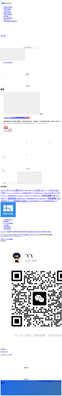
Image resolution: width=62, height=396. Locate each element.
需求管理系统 (43, 198)
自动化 (39, 231)
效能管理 (24, 231)
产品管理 (14, 231)
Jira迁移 (39, 190)
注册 (4, 35)
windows (9, 193)
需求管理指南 (7, 227)
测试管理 (29, 231)
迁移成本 (4, 198)
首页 (8, 62)
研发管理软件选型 (37, 195)
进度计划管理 (7, 12)
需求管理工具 (33, 198)
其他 (41, 114)
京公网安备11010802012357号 (19, 234)
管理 (58, 195)
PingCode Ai (7, 19)
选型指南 (14, 198)
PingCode (3, 231)
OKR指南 (6, 225)
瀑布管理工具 (14, 195)
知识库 (22, 195)
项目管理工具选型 (21, 201)
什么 (47, 193)
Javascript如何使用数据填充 (17, 118)
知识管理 (6, 16)
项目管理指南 (7, 228)
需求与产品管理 (8, 14)
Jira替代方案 (7, 10)
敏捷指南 (6, 221)
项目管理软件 (37, 201)
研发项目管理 (7, 9)
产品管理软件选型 (39, 193)
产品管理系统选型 (28, 193)
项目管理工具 (7, 201)
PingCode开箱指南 (8, 223)
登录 (2, 35)
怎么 (6, 195)
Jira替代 (18, 190)
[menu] (1, 1)
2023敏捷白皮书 (8, 219)
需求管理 (24, 198)
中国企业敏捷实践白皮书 (10, 21)
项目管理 (54, 198)
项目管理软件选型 (50, 201)
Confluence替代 (7, 190)
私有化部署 (49, 195)
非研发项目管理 (8, 7)
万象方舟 (48, 231)
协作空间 (34, 231)
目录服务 (43, 231)
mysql (47, 190)
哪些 (54, 193)
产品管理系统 (17, 193)
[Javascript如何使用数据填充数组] (22, 114)
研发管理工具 (29, 195)
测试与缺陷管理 (8, 18)
